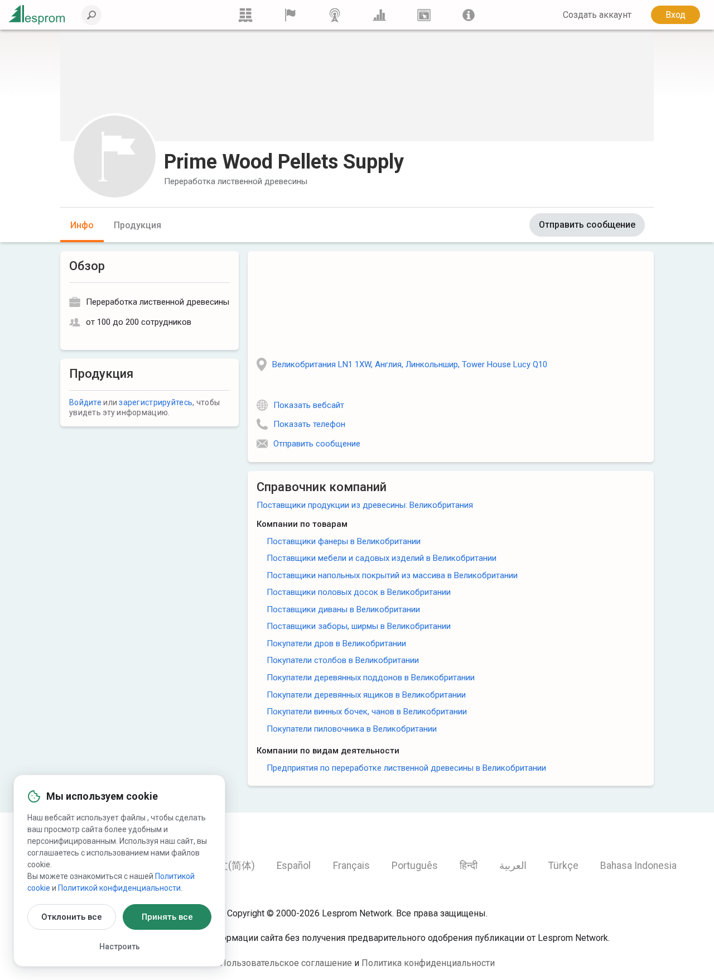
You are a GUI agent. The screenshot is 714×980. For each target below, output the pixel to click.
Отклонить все (71, 917)
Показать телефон (309, 424)
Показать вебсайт (308, 405)
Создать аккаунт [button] (597, 14)
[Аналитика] (379, 15)
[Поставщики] (290, 15)
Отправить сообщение (587, 224)
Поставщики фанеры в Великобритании (344, 541)
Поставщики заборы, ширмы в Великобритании (359, 626)
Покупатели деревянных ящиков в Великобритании (366, 695)
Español (294, 865)
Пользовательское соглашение (286, 963)
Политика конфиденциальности (428, 963)
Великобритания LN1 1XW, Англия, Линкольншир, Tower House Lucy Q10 (409, 364)
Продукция (137, 225)
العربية (513, 865)
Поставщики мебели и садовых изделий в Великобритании (381, 558)
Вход (675, 14)
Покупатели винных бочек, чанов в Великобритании (367, 712)
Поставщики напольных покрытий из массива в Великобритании (392, 575)
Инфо (82, 225)
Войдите (85, 402)
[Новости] (334, 15)
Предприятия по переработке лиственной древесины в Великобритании (406, 768)
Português (415, 865)
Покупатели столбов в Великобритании (343, 660)
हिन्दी (468, 865)
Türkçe (563, 865)
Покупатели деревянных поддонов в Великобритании (371, 677)
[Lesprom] (468, 15)
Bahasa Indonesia (638, 865)
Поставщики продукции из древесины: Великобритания (365, 505)
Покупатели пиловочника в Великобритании (352, 729)
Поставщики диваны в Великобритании (343, 609)
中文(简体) (231, 865)
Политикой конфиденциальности (119, 887)
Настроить (119, 946)
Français (351, 865)
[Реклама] (423, 15)
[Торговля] (245, 15)
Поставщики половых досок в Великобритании (359, 592)
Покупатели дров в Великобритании (336, 643)
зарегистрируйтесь (155, 402)
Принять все (167, 917)
